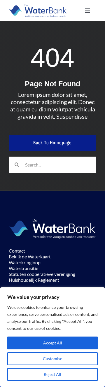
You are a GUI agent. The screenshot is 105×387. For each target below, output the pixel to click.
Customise (52, 358)
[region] (52, 337)
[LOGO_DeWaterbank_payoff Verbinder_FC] (38, 5)
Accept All (52, 342)
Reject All (52, 374)
